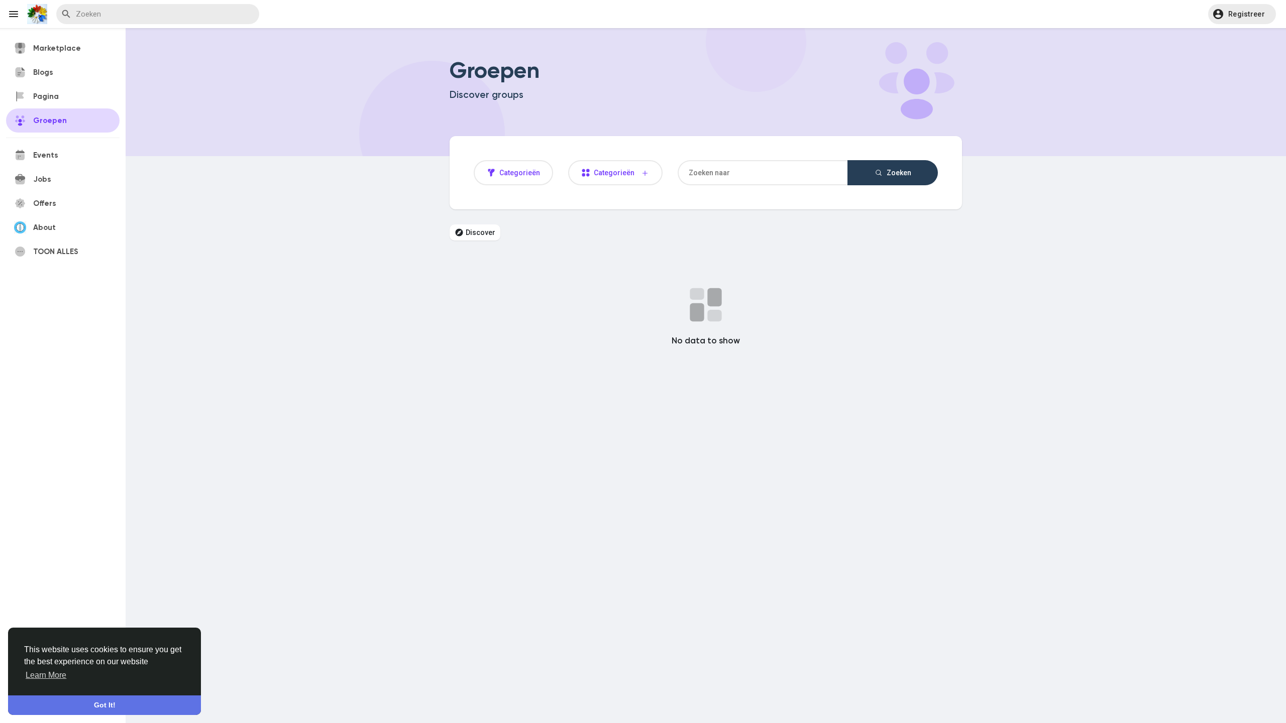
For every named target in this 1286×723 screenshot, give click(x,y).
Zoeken (898, 173)
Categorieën (519, 173)
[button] (1242, 14)
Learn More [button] (46, 675)
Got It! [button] (105, 705)
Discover (480, 232)
